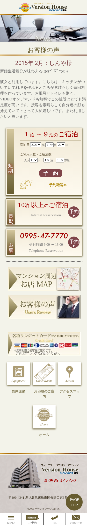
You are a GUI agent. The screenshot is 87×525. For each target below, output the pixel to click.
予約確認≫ (58, 184)
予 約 (51, 173)
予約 (74, 211)
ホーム (44, 435)
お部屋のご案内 (44, 394)
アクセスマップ (69, 394)
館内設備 (18, 391)
